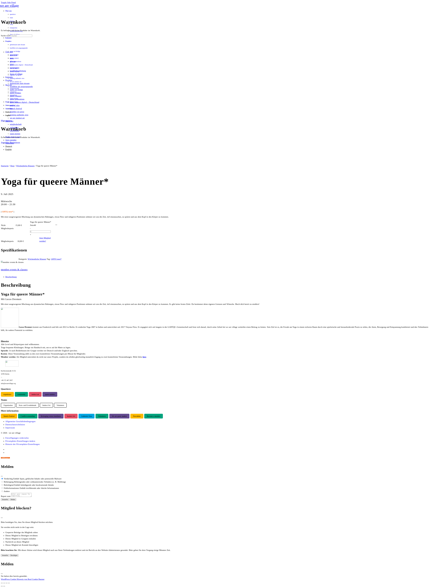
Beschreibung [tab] (11, 277)
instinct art (35, 394)
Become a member (153, 416)
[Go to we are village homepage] (10, 5)
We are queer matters (119, 416)
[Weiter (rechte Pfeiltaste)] (4, 586)
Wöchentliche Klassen (25, 166)
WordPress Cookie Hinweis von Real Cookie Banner (22, 579)
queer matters (50, 394)
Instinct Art (71, 416)
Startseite (5, 166)
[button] (17, 438)
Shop (12, 166)
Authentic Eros (86, 416)
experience (7, 394)
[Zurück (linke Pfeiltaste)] (2, 586)
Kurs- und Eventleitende (27, 405)
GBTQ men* (56, 259)
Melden (13, 499)
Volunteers (102, 416)
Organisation (8, 405)
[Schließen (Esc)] (2, 476)
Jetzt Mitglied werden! (45, 239)
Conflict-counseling (28, 416)
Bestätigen (14, 555)
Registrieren (15, 142)
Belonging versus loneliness (51, 416)
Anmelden (5, 142)
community (21, 394)
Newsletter (137, 416)
